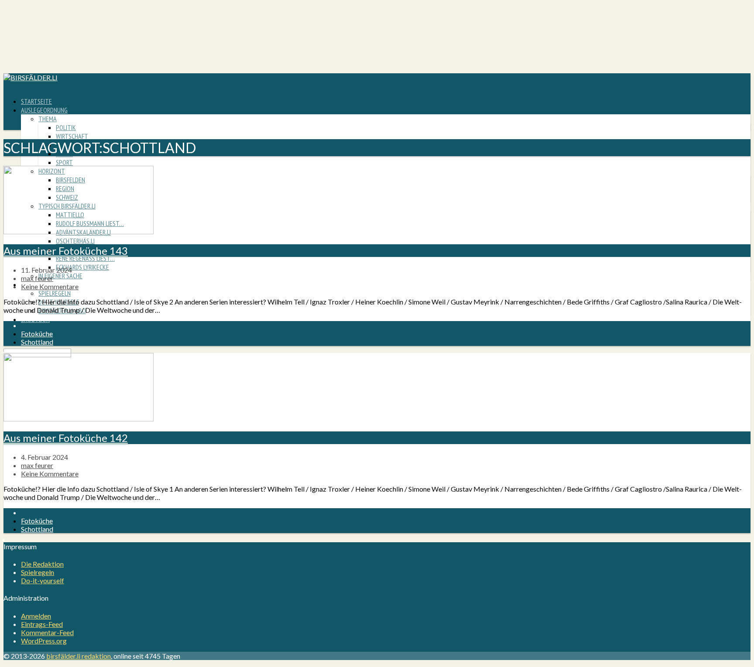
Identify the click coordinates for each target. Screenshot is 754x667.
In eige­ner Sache (60, 275)
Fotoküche (37, 333)
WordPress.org (44, 640)
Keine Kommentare (50, 286)
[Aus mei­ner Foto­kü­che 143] (78, 231)
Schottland (37, 342)
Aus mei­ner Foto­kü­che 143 (65, 250)
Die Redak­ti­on (42, 564)
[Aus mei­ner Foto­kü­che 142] (78, 418)
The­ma (47, 118)
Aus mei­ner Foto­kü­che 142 (65, 437)
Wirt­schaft (72, 136)
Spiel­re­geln (54, 293)
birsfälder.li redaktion (78, 656)
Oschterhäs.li (75, 240)
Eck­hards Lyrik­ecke (82, 267)
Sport (64, 162)
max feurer (37, 278)
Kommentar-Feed (47, 632)
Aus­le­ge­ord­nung (44, 110)
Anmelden (36, 616)
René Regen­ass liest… (85, 258)
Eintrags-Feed (42, 624)
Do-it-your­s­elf (42, 580)
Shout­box (35, 319)
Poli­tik (66, 127)
